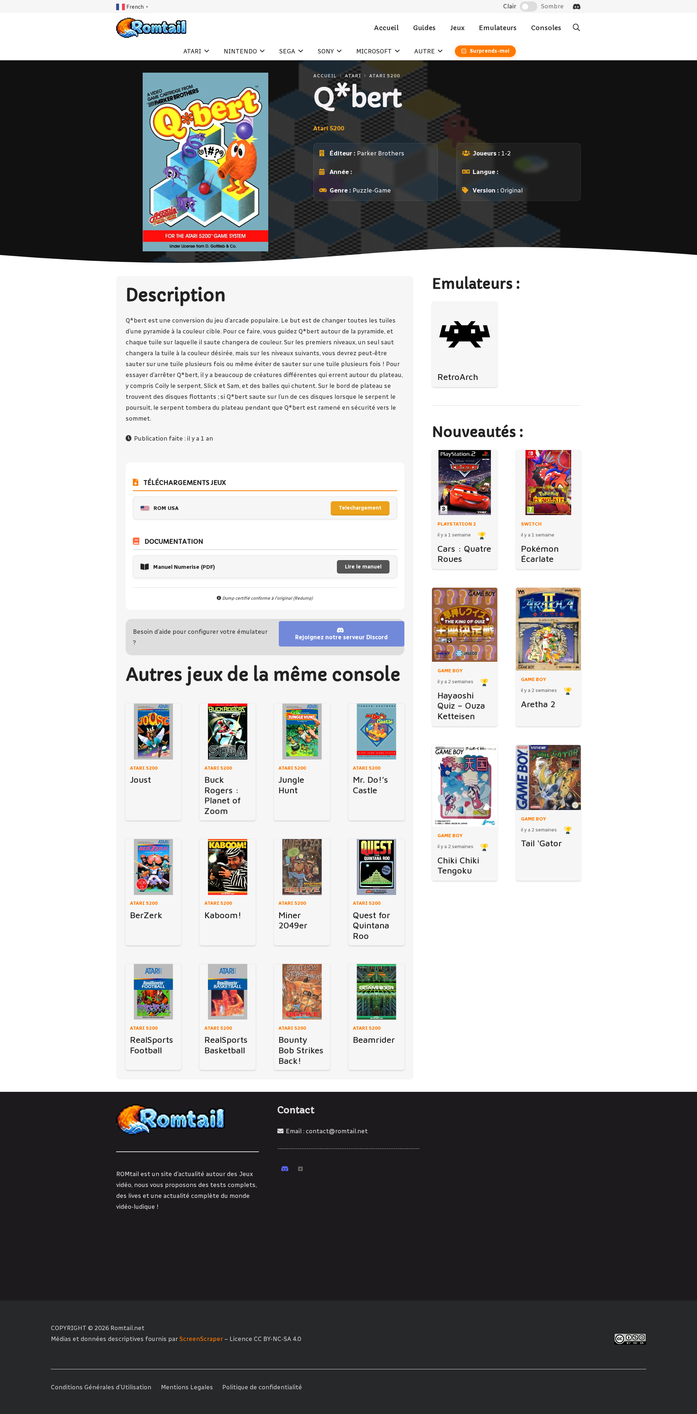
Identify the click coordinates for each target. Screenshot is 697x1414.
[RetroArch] (464, 334)
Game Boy (449, 670)
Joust (140, 779)
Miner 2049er (292, 920)
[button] (576, 27)
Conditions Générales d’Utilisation (101, 1387)
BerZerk (146, 915)
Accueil (325, 75)
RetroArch (457, 377)
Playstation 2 (456, 524)
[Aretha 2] (548, 629)
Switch (531, 524)
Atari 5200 (384, 75)
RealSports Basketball (226, 1044)
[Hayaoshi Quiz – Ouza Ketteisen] (464, 625)
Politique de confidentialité (262, 1387)
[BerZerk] (154, 867)
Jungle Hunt (291, 784)
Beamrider (374, 1039)
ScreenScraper (201, 1338)
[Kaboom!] (228, 867)
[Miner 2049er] (302, 867)
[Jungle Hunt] (302, 731)
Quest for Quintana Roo (371, 925)
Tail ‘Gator (541, 843)
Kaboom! (222, 915)
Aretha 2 (538, 704)
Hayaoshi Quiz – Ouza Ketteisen (461, 705)
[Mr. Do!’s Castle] (376, 731)
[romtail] (151, 28)
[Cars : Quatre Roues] (464, 482)
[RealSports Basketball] (228, 992)
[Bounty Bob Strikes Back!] (302, 992)
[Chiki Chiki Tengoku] (464, 786)
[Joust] (154, 731)
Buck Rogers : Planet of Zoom (222, 795)
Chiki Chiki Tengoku (458, 865)
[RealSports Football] (154, 992)
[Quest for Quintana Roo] (376, 867)
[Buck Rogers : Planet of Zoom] (228, 731)
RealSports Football (151, 1044)
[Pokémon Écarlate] (548, 482)
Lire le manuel (363, 567)
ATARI (353, 75)
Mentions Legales (187, 1387)
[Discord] (576, 6)
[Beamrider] (376, 992)
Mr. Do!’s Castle (370, 784)
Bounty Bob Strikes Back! (300, 1049)
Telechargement (360, 508)
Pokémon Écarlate (540, 553)
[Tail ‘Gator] (548, 777)
